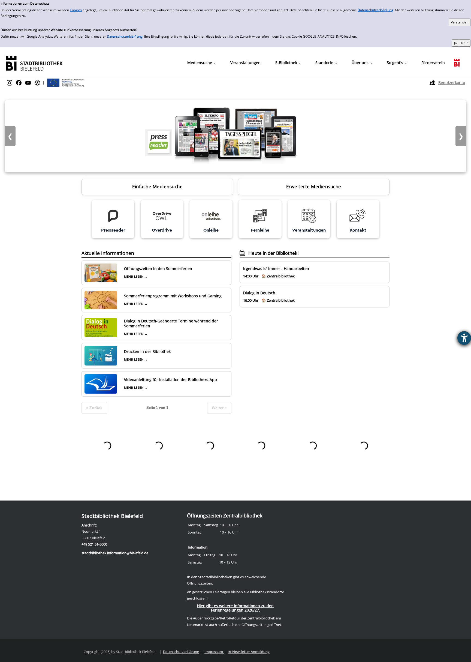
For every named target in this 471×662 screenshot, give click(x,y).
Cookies (76, 10)
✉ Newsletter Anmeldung (249, 651)
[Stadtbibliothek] (34, 62)
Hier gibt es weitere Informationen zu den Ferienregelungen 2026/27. (235, 608)
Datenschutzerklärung (181, 651)
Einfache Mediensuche (157, 186)
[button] (201, 62)
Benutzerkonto (451, 82)
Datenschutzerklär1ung (375, 10)
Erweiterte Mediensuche (313, 186)
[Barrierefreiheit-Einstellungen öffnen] (464, 338)
